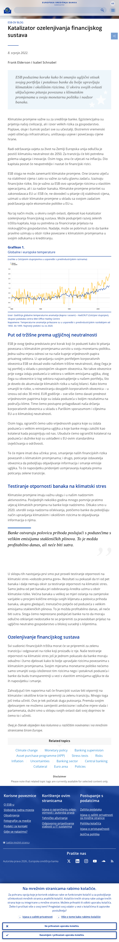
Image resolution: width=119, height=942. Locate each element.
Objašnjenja (11, 815)
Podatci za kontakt (15, 826)
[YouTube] (95, 861)
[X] (69, 861)
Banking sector (67, 761)
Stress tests (80, 756)
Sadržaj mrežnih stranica (17, 843)
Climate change (26, 750)
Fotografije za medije (17, 821)
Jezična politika (89, 834)
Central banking (96, 761)
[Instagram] (86, 861)
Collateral (40, 766)
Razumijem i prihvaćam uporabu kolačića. (62, 935)
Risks (99, 756)
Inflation (17, 761)
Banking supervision (89, 750)
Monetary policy (56, 750)
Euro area (61, 766)
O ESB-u (9, 804)
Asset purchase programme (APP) (40, 756)
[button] (112, 3)
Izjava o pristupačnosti (94, 829)
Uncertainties (40, 761)
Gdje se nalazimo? (15, 831)
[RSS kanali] (112, 861)
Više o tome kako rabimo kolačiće (81, 917)
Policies (80, 766)
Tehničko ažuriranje (55, 818)
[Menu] (113, 10)
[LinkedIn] (77, 861)
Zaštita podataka (91, 809)
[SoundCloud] (103, 861)
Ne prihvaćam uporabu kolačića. (62, 926)
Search (102, 10)
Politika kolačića (90, 823)
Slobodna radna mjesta (19, 810)
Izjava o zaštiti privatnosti (37, 917)
